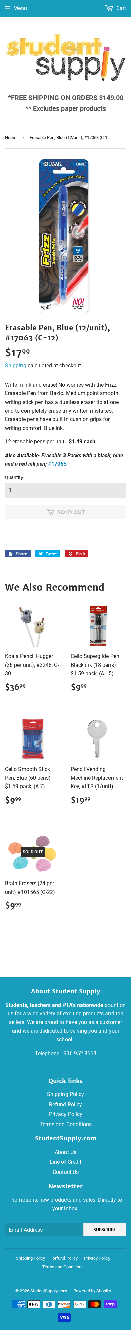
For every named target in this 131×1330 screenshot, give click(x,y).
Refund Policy (65, 1104)
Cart (120, 8)
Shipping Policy (65, 1094)
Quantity (14, 477)
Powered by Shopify (92, 1290)
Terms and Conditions (66, 1124)
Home (10, 137)
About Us (65, 1152)
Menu (20, 8)
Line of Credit (65, 1162)
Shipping (15, 365)
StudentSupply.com (48, 1290)
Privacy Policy (65, 1114)
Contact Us (66, 1172)
